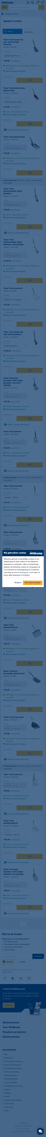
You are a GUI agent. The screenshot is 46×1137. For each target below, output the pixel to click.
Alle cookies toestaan (33, 582)
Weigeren (18, 582)
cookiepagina (23, 572)
